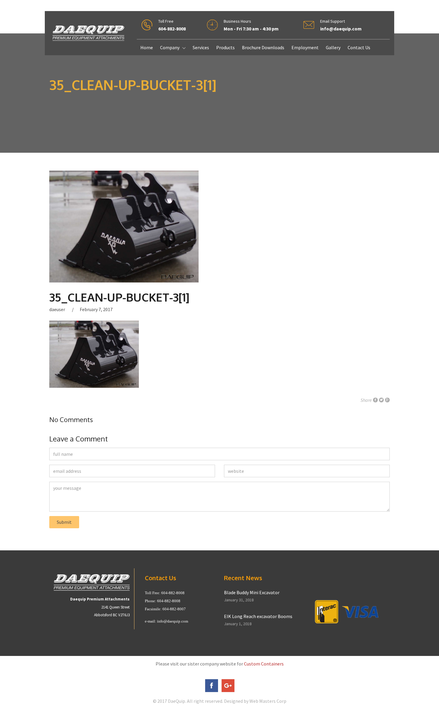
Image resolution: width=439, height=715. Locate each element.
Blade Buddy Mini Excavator (252, 592)
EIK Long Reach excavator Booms (258, 616)
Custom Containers (264, 664)
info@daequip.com (172, 621)
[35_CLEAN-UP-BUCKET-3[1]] (219, 226)
